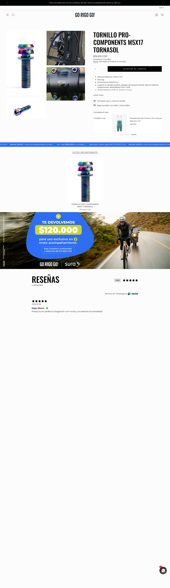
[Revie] (133, 293)
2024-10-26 (36, 304)
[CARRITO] (162, 15)
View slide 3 (133, 134)
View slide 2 (127, 134)
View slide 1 (121, 134)
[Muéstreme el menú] (7, 15)
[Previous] (7, 3)
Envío (95, 61)
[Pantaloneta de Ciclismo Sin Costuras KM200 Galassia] (100, 123)
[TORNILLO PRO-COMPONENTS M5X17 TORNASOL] (85, 180)
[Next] (163, 3)
